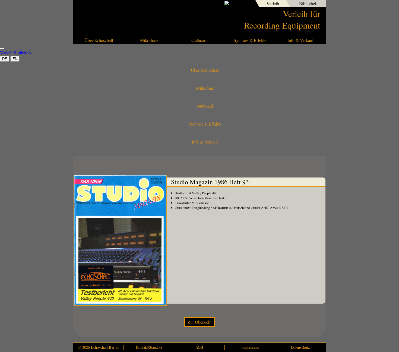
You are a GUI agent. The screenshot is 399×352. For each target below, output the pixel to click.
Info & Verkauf (300, 40)
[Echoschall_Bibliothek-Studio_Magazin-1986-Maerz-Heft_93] (120, 240)
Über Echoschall (98, 40)
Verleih (273, 3)
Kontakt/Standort (149, 347)
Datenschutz (300, 347)
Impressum (250, 347)
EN (14, 59)
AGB (199, 347)
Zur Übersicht (199, 322)
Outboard (199, 40)
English (247, 4)
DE (4, 59)
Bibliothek (308, 3)
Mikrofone (149, 40)
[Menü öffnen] (2, 48)
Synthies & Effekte (250, 40)
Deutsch (238, 4)
